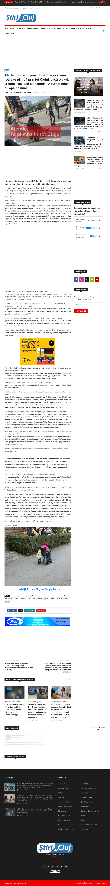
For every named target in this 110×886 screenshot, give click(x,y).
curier (7, 601)
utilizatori (40, 599)
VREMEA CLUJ (89, 28)
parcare (59, 599)
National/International (66, 28)
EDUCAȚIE (12, 28)
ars (30, 599)
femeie (34, 596)
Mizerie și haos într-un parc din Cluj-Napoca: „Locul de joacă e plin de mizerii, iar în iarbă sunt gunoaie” (88, 161)
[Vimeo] (96, 8)
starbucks (65, 596)
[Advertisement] (55, 53)
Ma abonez (81, 311)
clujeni (16, 599)
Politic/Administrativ (30, 28)
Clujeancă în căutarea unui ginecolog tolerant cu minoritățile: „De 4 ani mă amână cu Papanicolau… (88, 84)
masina (22, 596)
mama (58, 596)
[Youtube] (100, 8)
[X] (93, 8)
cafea (47, 599)
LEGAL (49, 28)
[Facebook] (86, 8)
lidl (34, 599)
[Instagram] (90, 8)
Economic (42, 28)
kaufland (23, 599)
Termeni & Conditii (99, 883)
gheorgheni (8, 599)
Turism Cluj (80, 28)
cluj (12, 596)
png (17, 596)
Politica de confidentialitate (83, 883)
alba (28, 596)
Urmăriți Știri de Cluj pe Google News (38, 589)
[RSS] (103, 8)
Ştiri (6, 28)
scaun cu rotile (43, 596)
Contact (24, 8)
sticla (51, 596)
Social (19, 28)
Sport (54, 28)
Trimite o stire (33, 8)
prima (53, 599)
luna (65, 599)
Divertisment (10, 34)
